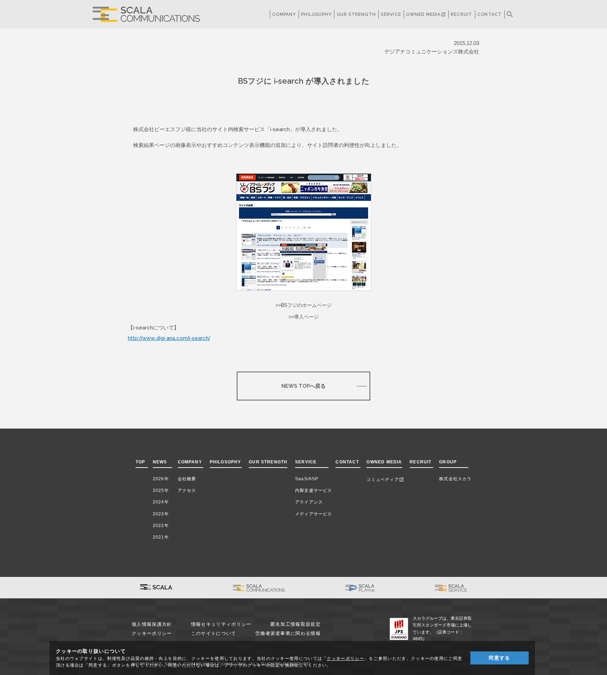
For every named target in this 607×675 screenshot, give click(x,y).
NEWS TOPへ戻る (303, 386)
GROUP (448, 461)
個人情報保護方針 (152, 624)
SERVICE (305, 461)
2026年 (161, 478)
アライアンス (309, 502)
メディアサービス (313, 514)
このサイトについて (213, 633)
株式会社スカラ (455, 478)
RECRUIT (461, 14)
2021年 (161, 537)
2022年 (161, 525)
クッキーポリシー (152, 633)
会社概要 (187, 478)
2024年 (161, 502)
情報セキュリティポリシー (221, 624)
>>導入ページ (303, 317)
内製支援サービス (313, 490)
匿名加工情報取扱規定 (295, 624)
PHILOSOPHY (316, 14)
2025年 (161, 490)
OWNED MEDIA (425, 14)
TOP (140, 461)
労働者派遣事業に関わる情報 (288, 633)
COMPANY (284, 14)
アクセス (187, 490)
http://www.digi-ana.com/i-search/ (169, 338)
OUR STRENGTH (356, 14)
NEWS (161, 461)
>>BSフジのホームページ (303, 305)
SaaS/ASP (307, 478)
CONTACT (489, 14)
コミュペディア (385, 479)
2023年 (161, 514)
